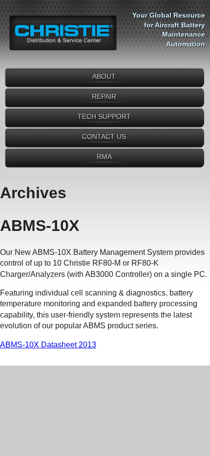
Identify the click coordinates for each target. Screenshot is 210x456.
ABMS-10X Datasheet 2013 (48, 345)
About (104, 76)
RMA (104, 156)
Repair (104, 96)
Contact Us (104, 136)
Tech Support (104, 116)
